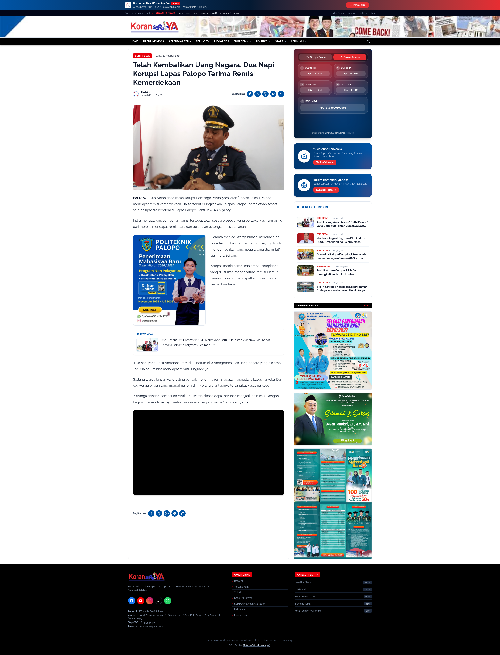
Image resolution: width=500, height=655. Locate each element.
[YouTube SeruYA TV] (140, 600)
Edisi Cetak (338, 13)
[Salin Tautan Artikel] (281, 94)
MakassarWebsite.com (254, 645)
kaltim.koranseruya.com (330, 180)
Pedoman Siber (367, 13)
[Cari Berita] (368, 41)
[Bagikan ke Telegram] (273, 94)
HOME (134, 41)
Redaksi (351, 13)
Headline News (303, 582)
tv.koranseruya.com (327, 149)
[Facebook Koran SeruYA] (131, 600)
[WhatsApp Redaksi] (167, 600)
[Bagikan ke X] (257, 94)
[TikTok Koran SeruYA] (158, 600)
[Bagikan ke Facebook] (250, 94)
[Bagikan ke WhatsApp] (265, 94)
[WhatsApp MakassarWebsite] (269, 645)
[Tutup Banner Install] (372, 5)
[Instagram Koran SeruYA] (149, 600)
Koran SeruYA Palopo (306, 596)
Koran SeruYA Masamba (308, 610)
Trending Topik (302, 603)
